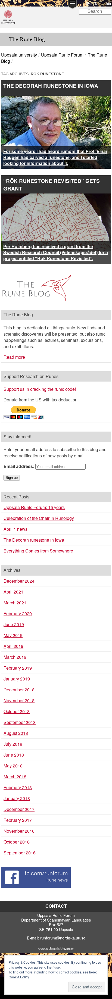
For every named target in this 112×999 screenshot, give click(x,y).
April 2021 (13, 592)
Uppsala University (61, 948)
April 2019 (13, 646)
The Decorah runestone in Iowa (50, 85)
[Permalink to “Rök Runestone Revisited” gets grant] (56, 196)
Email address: (19, 466)
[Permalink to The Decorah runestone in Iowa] (56, 99)
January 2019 (17, 679)
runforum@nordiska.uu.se (62, 938)
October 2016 (17, 842)
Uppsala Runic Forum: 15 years (34, 507)
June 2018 (14, 755)
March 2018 (15, 776)
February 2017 (18, 820)
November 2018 (19, 700)
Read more (14, 357)
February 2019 (18, 668)
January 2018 (17, 798)
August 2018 (16, 733)
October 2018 (17, 711)
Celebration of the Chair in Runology (39, 518)
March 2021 (15, 603)
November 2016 (19, 831)
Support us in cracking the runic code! (40, 389)
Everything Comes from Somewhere (38, 551)
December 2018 (19, 689)
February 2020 (18, 613)
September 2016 (20, 853)
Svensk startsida (98, 3)
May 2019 (13, 635)
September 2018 (20, 722)
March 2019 (15, 657)
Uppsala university (19, 55)
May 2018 (13, 766)
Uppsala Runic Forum (62, 55)
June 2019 (14, 624)
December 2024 (19, 581)
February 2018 (18, 787)
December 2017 (19, 809)
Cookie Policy (19, 977)
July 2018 (13, 744)
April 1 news (15, 529)
